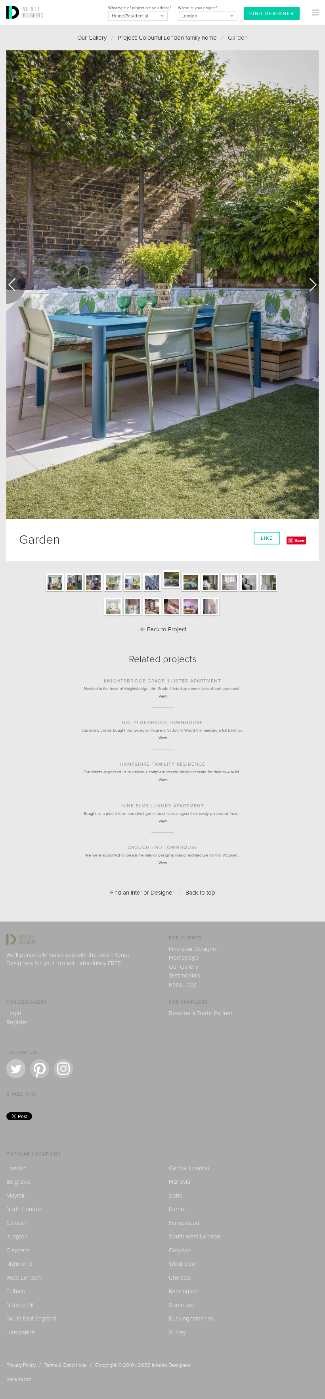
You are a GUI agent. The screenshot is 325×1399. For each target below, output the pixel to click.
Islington (17, 1236)
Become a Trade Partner (201, 1013)
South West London (194, 1236)
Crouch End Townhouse (163, 847)
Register (17, 1022)
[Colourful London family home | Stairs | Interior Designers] (249, 591)
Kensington (183, 1291)
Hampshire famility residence (162, 764)
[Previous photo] (15, 285)
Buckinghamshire (191, 1318)
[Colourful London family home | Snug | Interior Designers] (191, 615)
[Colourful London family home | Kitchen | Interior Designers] (113, 591)
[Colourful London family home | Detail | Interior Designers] (132, 615)
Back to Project (165, 629)
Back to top (200, 892)
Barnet (177, 1209)
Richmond (19, 1263)
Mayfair (15, 1195)
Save (299, 540)
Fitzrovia (179, 1181)
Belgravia (18, 1181)
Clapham (17, 1250)
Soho (176, 1195)
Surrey (177, 1332)
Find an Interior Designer (142, 892)
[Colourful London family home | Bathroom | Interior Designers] (210, 615)
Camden (17, 1223)
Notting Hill (20, 1305)
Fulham (15, 1291)
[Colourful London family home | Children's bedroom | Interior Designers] (113, 615)
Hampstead (184, 1223)
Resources (183, 984)
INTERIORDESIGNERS (32, 12)
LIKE (267, 538)
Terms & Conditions (65, 1365)
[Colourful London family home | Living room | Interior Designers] (55, 591)
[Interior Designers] (13, 22)
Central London (189, 1168)
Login (13, 1013)
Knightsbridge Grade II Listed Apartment (162, 681)
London (16, 1168)
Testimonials (184, 975)
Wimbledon (184, 1263)
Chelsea (179, 1277)
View (163, 696)
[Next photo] (309, 285)
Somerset (181, 1305)
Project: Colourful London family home (167, 37)
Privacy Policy (21, 1365)
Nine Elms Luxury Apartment (162, 806)
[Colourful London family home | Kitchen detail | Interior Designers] (152, 591)
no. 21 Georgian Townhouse (162, 722)
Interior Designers (171, 1365)
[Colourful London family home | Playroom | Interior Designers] (152, 615)
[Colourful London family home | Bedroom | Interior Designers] (210, 591)
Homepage (184, 957)
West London (23, 1277)
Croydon (180, 1250)
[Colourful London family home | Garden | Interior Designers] (171, 588)
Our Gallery (92, 37)
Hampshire (20, 1332)
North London (24, 1209)
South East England (31, 1318)
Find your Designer (193, 948)
